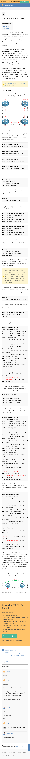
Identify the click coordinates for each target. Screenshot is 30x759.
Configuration (6, 26)
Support (19, 752)
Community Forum (19, 746)
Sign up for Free (9, 636)
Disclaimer (4, 752)
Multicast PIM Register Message (10, 650)
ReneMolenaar (10, 707)
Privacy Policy (12, 752)
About (24, 752)
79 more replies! (7, 745)
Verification (6, 28)
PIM (7, 662)
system (8, 671)
